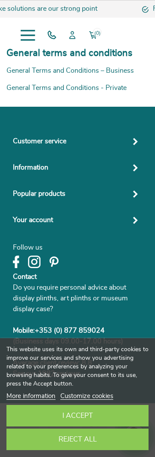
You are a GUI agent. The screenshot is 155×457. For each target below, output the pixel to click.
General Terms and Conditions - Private (66, 87)
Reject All (78, 439)
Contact (25, 276)
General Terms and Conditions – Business (70, 70)
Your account (33, 219)
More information (31, 396)
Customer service (39, 141)
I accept (77, 415)
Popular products (39, 193)
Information (30, 167)
